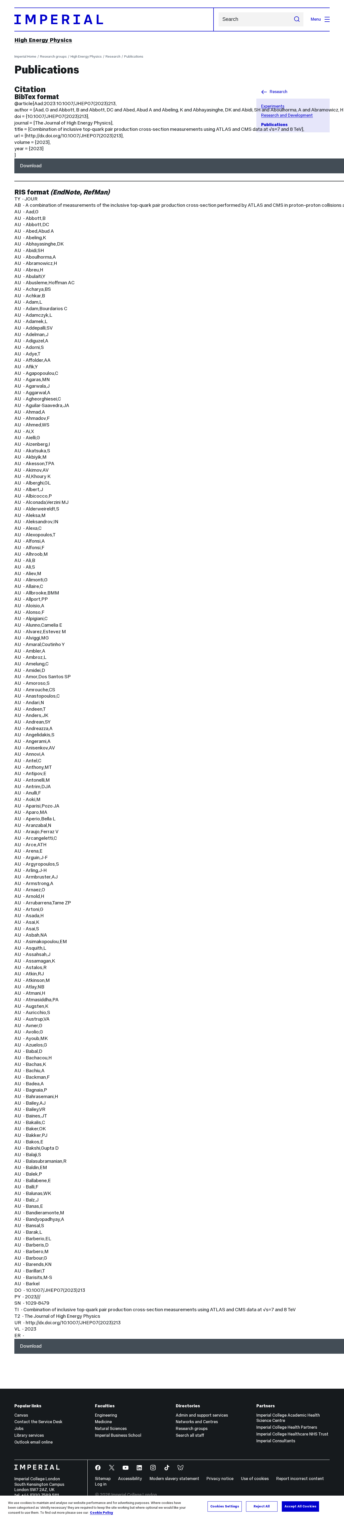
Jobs (18, 1428)
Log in (101, 1484)
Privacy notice (220, 1478)
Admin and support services (202, 1415)
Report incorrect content (300, 1478)
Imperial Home (25, 56)
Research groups (53, 56)
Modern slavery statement (174, 1478)
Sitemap (103, 1478)
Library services (29, 1435)
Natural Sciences (111, 1428)
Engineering (106, 1415)
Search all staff (190, 1435)
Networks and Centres (197, 1421)
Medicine (103, 1421)
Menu (316, 19)
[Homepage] (114, 19)
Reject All (262, 1506)
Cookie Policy (101, 1513)
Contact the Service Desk (38, 1421)
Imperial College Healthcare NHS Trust (292, 1434)
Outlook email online (33, 1442)
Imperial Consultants (275, 1441)
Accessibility (130, 1478)
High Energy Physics (43, 40)
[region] (172, 1507)
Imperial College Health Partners (286, 1427)
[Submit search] (296, 19)
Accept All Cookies (300, 1506)
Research (113, 56)
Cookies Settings (224, 1506)
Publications (133, 56)
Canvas (21, 1415)
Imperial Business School (118, 1435)
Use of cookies (255, 1478)
